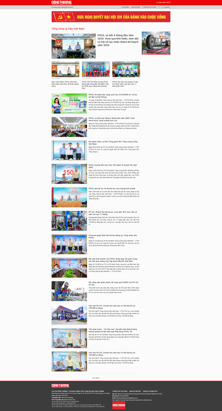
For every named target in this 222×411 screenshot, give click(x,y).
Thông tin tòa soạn (149, 7)
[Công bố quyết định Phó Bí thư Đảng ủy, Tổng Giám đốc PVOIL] (69, 244)
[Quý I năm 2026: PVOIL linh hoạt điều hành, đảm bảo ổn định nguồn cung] (65, 70)
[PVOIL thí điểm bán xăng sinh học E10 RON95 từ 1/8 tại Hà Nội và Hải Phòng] (69, 103)
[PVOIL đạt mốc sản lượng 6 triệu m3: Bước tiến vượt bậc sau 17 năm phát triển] (126, 70)
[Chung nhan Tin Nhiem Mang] (118, 405)
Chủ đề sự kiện (135, 7)
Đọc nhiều (125, 7)
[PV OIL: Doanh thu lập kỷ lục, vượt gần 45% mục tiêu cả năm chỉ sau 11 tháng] (69, 221)
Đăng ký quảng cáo (150, 391)
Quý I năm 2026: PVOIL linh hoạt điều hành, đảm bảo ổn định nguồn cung (65, 84)
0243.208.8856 (124, 396)
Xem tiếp (95, 378)
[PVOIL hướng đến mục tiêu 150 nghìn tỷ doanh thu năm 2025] (69, 174)
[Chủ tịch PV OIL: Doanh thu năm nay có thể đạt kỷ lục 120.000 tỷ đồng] (69, 315)
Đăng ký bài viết (135, 391)
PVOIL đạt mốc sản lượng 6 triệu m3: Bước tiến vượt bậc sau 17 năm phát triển (125, 84)
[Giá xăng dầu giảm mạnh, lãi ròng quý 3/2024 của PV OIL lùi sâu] (69, 291)
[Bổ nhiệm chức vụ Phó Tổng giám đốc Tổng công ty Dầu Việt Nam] (69, 150)
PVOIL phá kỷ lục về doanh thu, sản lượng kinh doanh (112, 188)
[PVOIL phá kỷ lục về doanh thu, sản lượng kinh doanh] (69, 197)
